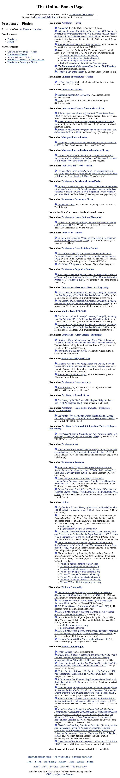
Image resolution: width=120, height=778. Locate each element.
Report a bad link (62, 756)
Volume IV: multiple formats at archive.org (80, 571)
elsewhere (37, 29)
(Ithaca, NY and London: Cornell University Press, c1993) (86, 492)
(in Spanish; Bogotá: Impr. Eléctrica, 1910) (85, 714)
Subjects (80, 761)
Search (38, 761)
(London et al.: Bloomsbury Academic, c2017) (85, 481)
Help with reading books (39, 756)
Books (36, 766)
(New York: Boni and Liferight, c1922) (79, 44)
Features (54, 766)
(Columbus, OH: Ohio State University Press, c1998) (84, 417)
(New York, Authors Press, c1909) (85, 690)
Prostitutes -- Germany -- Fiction (22, 62)
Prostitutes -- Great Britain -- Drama (79, 248)
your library (23, 29)
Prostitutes (12, 39)
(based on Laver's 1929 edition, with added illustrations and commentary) (84, 341)
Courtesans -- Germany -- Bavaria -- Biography (84, 287)
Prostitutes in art (69, 444)
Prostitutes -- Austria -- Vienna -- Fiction (25, 59)
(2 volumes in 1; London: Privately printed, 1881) (85, 158)
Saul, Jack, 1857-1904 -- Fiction (76, 165)
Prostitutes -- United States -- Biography (81, 217)
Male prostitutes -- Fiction (19, 57)
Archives (64, 766)
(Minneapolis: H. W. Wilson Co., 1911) (85, 664)
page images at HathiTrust (72, 628)
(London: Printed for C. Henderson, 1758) (86, 277)
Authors (62, 761)
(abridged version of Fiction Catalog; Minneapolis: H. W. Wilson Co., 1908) (85, 657)
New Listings (50, 761)
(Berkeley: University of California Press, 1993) (85, 435)
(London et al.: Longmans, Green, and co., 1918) (86, 534)
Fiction (10, 42)
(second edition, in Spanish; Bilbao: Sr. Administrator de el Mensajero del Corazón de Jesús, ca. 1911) (85, 699)
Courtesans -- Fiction (17, 54)
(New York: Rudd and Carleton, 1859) (85, 302)
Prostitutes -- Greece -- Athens (76, 382)
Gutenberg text (67, 526)
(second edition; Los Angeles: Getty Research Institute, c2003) (85, 450)
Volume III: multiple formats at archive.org (80, 569)
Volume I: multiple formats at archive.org (79, 55)
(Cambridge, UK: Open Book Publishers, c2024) (83, 593)
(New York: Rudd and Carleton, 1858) (85, 293)
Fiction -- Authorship (71, 587)
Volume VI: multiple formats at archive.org (80, 577)
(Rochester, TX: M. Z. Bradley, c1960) (85, 730)
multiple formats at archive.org (74, 625)
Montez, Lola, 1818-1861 (73, 311)
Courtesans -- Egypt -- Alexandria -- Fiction (82, 108)
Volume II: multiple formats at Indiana (77, 60)
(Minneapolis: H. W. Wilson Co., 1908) (85, 672)
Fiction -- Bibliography (72, 646)
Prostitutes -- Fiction (71, 23)
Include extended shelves (81, 14)
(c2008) (66, 204)
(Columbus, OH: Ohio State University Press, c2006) (86, 508)
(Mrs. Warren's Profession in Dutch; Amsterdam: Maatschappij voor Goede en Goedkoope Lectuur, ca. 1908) (85, 256)
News (44, 766)
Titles (71, 761)
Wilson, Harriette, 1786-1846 (75, 358)
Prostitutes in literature (72, 462)
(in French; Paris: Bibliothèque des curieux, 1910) (85, 34)
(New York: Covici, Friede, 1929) (83, 606)
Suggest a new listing (82, 756)
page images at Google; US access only (78, 528)
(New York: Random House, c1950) (84, 639)
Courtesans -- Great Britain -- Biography (81, 334)
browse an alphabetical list (46, 17)
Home (29, 761)
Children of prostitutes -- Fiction (22, 51)
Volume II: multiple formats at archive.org (79, 58)
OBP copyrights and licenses (59, 774)
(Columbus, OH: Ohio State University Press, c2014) (85, 470)
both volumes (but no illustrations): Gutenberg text (83, 63)
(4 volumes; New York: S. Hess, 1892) (85, 545)
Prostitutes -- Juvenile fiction (75, 395)
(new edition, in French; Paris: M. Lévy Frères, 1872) (85, 239)
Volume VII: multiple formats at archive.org (80, 579)
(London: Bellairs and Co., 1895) (86, 632)
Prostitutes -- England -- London (77, 269)
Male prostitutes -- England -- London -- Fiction (85, 150)
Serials (90, 761)
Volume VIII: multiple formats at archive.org (80, 582)
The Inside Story (79, 766)
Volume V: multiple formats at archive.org (79, 574)
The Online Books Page (60, 6)
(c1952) (67, 82)
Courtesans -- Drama (71, 232)
